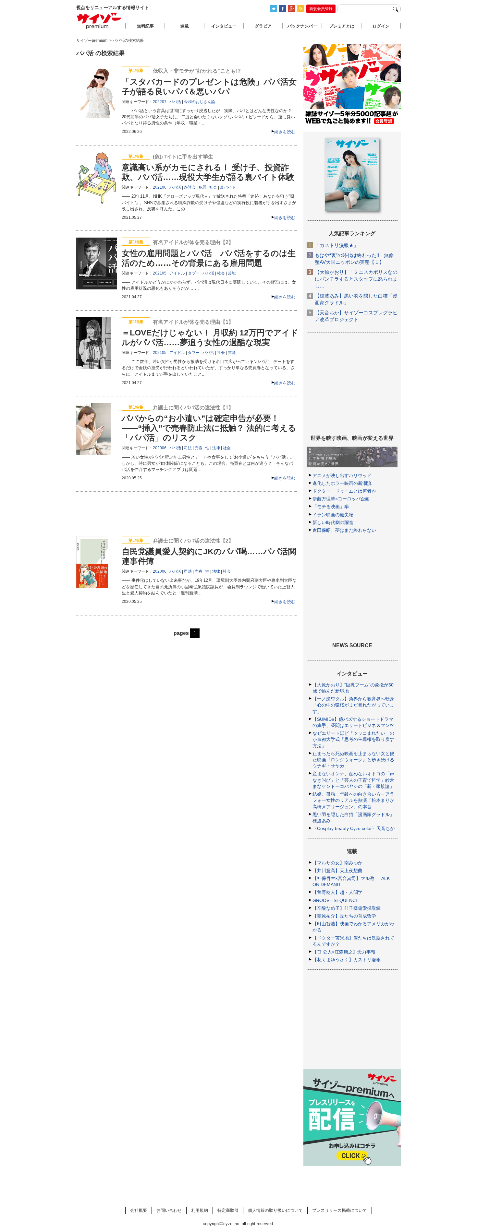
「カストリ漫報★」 (337, 245)
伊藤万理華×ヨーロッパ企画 (341, 498)
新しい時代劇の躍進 (332, 522)
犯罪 (202, 187)
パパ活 (175, 101)
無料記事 (145, 26)
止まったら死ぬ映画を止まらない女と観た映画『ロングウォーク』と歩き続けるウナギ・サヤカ (353, 759)
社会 (213, 187)
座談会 (190, 187)
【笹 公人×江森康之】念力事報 (343, 951)
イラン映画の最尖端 (332, 514)
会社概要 (138, 1210)
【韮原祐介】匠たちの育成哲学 (344, 916)
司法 (188, 448)
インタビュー (224, 26)
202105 (159, 273)
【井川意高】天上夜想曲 (337, 870)
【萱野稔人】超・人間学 (337, 892)
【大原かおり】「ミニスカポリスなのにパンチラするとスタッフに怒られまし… (356, 278)
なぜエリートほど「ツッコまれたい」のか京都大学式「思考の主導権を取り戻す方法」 (353, 739)
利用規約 (199, 1210)
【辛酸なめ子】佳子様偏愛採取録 (346, 908)
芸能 (232, 273)
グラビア (263, 26)
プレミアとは (341, 26)
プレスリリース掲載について (339, 1210)
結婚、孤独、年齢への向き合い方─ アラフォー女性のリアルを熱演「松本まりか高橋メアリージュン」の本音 (353, 800)
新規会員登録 (321, 8)
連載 (184, 26)
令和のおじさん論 (199, 101)
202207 (159, 101)
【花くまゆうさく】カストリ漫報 (346, 959)
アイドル (177, 273)
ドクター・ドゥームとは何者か (344, 491)
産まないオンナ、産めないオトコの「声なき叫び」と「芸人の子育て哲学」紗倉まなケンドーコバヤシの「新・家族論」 (353, 780)
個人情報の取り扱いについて (275, 1210)
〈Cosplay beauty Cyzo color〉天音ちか (353, 828)
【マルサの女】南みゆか (337, 862)
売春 (198, 448)
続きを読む (284, 131)
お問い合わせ (169, 1210)
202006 (159, 448)
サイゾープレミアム (99, 20)
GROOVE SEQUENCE (335, 900)
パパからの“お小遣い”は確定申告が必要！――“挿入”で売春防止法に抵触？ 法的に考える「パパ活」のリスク (209, 428)
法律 (216, 448)
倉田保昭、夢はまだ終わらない (344, 530)
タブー (194, 273)
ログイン (381, 26)
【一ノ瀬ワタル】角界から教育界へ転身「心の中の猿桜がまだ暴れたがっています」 (353, 705)
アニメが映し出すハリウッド (342, 475)
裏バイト (228, 187)
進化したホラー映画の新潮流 (342, 483)
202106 (159, 187)
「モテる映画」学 (330, 506)
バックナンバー (302, 26)
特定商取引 (227, 1210)
